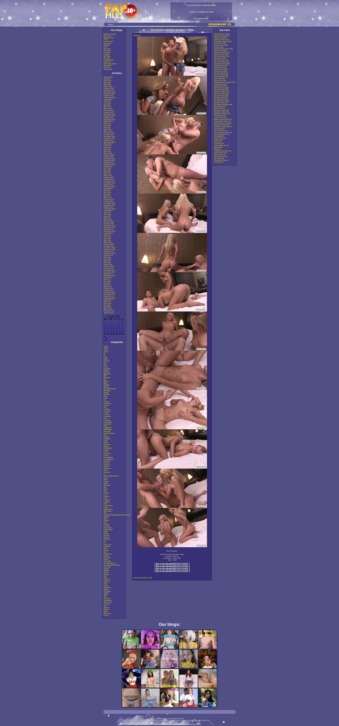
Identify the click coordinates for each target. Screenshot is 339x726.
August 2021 (108, 188)
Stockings (107, 591)
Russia (106, 556)
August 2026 (108, 77)
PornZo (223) (219, 47)
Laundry (107, 496)
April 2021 (107, 196)
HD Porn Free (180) (221, 54)
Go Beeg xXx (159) (221, 66)
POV (105, 47)
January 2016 (108, 313)
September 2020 (110, 209)
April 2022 (107, 174)
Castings (107, 54)
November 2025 (109, 94)
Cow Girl (107, 415)
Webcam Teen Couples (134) (224, 82)
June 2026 (107, 81)
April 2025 (107, 107)
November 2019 (109, 227)
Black (106, 383)
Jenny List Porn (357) (221, 40)
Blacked (106, 385)
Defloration (107, 424)
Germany (107, 465)
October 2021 (108, 185)
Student (106, 593)
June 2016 (107, 303)
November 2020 (109, 205)
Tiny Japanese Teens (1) (223, 132)
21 (117, 331)
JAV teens (107, 49)
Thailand (107, 598)
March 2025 (108, 109)
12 (111, 328)
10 (105, 328)
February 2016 (109, 311)
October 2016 (108, 296)
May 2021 (107, 194)
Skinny (106, 572)
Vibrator (106, 610)
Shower (106, 569)
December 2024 (109, 114)
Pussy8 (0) (218, 142)
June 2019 (107, 237)
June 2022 (107, 170)
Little (105, 504)
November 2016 (109, 294)
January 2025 (108, 112)
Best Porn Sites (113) (221, 92)
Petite (106, 532)
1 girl (105, 346)
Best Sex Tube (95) (221, 103)
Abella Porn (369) (220, 38)
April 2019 (107, 240)
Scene (106, 559)
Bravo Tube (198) (220, 51)
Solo (105, 584)
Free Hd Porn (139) (221, 77)
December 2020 (109, 203)
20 (114, 331)
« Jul (106, 339)
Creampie (107, 417)
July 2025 (107, 101)
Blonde (106, 387)
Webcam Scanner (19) (222, 114)
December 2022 (109, 159)
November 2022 (109, 161)
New (105, 513)
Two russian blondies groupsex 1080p (172, 30)
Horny (106, 478)
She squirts (108, 66)
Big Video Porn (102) (221, 101)
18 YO (106, 40)
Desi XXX (107, 67)
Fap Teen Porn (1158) (222, 34)
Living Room (108, 506)
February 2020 (109, 222)
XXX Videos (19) (220, 116)
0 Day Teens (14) (220, 118)
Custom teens (108, 41)
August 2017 (108, 277)
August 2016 (108, 300)
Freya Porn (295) (220, 43)
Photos (106, 533)
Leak (105, 498)
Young (106, 615)
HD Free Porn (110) (221, 95)
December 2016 (109, 292)
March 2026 (108, 86)
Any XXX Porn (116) (221, 90)
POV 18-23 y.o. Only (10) (223, 123)
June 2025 (107, 103)
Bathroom (107, 374)
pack (105, 522)
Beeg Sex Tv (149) (221, 69)
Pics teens (107, 51)
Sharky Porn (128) (220, 86)
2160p (106, 352)
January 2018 (108, 268)
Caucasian (107, 404)
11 (108, 328)
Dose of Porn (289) (221, 45)
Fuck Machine (109, 459)
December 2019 (109, 226)
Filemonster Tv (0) (220, 153)
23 (122, 331)
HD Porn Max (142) (221, 73)
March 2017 (108, 287)
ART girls (107, 58)
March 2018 (108, 265)
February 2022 (109, 177)
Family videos (108, 60)
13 (114, 328)
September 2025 (110, 97)
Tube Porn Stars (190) (222, 53)
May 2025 (107, 105)
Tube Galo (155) (220, 67)
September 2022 (110, 164)
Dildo (105, 426)
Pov (105, 541)
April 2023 (107, 151)
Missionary (107, 511)
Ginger (106, 467)
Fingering (107, 444)
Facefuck (107, 439)
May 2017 (107, 283)
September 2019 (110, 231)
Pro (105, 543)
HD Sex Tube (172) (221, 60)
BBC (105, 376)
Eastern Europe (109, 433)
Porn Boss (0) (219, 158)
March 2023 (108, 153)
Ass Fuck (107, 368)
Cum (105, 418)
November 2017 (109, 272)
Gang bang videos (110, 64)
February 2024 (109, 133)
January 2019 (108, 246)
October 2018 (108, 252)
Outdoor (106, 520)
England (107, 437)
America (107, 361)
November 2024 (109, 116)
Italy (105, 487)
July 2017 (107, 279)
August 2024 (108, 122)
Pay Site (107, 526)
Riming (106, 550)
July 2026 (107, 79)
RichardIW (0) (219, 136)
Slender (106, 574)
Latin (105, 494)
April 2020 (107, 218)
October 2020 (108, 207)
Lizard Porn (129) (220, 84)
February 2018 (109, 266)
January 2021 (108, 201)
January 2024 (108, 135)
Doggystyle (108, 428)
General (106, 463)
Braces (106, 392)
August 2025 (108, 99)
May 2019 (107, 239)
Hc (105, 474)
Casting (106, 402)
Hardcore (107, 472)
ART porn (107, 56)
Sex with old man (110, 563)
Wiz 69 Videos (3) (220, 130)
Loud (105, 507)
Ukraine (106, 608)
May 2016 (107, 305)
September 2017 (110, 276)
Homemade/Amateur (111, 476)
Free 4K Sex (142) (220, 71)
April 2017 (107, 285)
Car (105, 400)
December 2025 (109, 92)
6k (104, 355)
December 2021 (109, 181)
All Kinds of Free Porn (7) (223, 127)
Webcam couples (110, 34)
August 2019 (108, 233)
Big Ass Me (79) (219, 106)
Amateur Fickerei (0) (221, 134)
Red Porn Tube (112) (221, 93)
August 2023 (108, 144)
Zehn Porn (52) (219, 108)
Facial (106, 441)
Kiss (105, 491)
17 (105, 331)
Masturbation (108, 509)
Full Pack (107, 461)
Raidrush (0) (218, 140)
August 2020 (108, 211)
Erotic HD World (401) (222, 36)
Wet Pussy (107, 613)
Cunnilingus (108, 422)
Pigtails (106, 537)
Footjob (106, 450)
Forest (106, 452)
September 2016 (110, 298)
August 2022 (108, 166)
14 (117, 328)
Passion (106, 524)
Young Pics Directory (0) (222, 151)
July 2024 (107, 123)
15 (120, 328)
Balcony (106, 372)
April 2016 (107, 307)
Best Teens (107, 36)
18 (108, 331)
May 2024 (107, 127)
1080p (106, 348)
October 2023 (108, 140)
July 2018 (107, 257)
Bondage (107, 391)
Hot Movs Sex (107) (221, 99)
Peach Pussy (108, 528)
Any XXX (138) (219, 79)
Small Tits (107, 580)
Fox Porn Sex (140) (221, 75)
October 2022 (108, 162)
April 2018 (107, 263)
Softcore (107, 582)
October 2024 (108, 118)
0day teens (107, 43)
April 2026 (107, 84)
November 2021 (109, 183)
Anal (105, 363)
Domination (108, 430)
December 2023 (109, 136)
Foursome (107, 454)
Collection (107, 411)
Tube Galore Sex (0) (221, 145)
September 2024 (110, 120)
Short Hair (107, 567)
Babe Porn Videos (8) (222, 125)
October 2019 (108, 229)
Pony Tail (107, 539)
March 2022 (108, 175)
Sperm (106, 589)
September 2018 (110, 253)
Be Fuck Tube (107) (221, 97)
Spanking (107, 587)
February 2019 (109, 244)
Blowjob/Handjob (110, 389)
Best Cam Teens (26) (221, 110)
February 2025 (109, 110)
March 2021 (108, 198)
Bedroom (107, 378)
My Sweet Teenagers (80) (223, 105)
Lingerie (107, 502)
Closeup (107, 409)
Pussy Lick (107, 545)
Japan (106, 489)
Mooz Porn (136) (220, 80)
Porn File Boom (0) (221, 156)
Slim (105, 576)
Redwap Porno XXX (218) (223, 49)
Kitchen (106, 493)
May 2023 (107, 149)
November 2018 (109, 250)
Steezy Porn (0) (219, 155)
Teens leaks (108, 69)
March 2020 (108, 220)
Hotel (105, 480)
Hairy (105, 470)
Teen (105, 597)
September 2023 (110, 142)
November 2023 (109, 138)
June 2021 (107, 192)
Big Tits (106, 381)
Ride (105, 548)
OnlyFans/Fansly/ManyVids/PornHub (117, 515)
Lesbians (107, 53)
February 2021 (109, 200)
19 (111, 331)
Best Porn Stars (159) (221, 64)
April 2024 (107, 129)
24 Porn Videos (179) (221, 56)
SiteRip (106, 571)
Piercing (107, 535)
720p (105, 357)
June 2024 (107, 125)
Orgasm (106, 517)
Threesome (108, 600)
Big (105, 379)
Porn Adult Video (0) (221, 160)
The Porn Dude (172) (221, 62)
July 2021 (107, 190)
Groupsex (107, 469)
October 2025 (108, 96)
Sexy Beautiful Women (112, 565)
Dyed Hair (107, 431)
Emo (105, 435)
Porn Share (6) (219, 129)
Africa (106, 359)
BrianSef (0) (218, 147)
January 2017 (108, 290)
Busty (106, 396)
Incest (106, 483)
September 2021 (110, 187)
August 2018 (108, 255)
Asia (105, 365)
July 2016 (107, 302)
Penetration (108, 530)
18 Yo (106, 350)
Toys (105, 606)
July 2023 (107, 146)
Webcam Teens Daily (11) (223, 119)
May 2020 (107, 216)
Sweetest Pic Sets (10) (222, 121)
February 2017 (109, 289)
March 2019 (108, 242)
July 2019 (107, 235)
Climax (106, 405)
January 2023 (108, 157)
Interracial (107, 62)
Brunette (107, 394)
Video (106, 611)
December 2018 (109, 248)
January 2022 (108, 179)
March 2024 (108, 131)
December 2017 (109, 270)
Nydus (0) (217, 149)
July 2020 (107, 213)
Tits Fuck (107, 604)
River (105, 552)
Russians (107, 558)
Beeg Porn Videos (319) (222, 41)
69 (104, 353)
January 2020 (108, 224)
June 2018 (107, 259)
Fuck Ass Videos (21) (221, 112)
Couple (106, 413)
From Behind (108, 457)
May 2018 (107, 261)
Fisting (106, 446)
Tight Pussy (108, 602)
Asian (106, 366)
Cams (106, 398)
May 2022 (107, 172)
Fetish (106, 443)
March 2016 (108, 309)
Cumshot (107, 420)
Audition (107, 370)
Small (106, 578)
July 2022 (107, 168)
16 (122, 328)
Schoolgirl (107, 561)
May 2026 (107, 83)
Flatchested (108, 448)
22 (120, 331)
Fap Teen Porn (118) (221, 88)
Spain (106, 585)
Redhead (107, 546)
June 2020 (107, 214)
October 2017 (108, 274)
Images (106, 481)
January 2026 (108, 90)
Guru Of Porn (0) (220, 138)
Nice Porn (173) (220, 58)
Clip (105, 407)
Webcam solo (108, 38)
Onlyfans (107, 45)
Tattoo (106, 595)
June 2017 (107, 281)
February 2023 (109, 155)
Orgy (105, 519)
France (106, 456)
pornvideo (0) (219, 143)
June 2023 (107, 148)
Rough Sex (108, 554)
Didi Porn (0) (218, 162)
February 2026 (109, 88)
